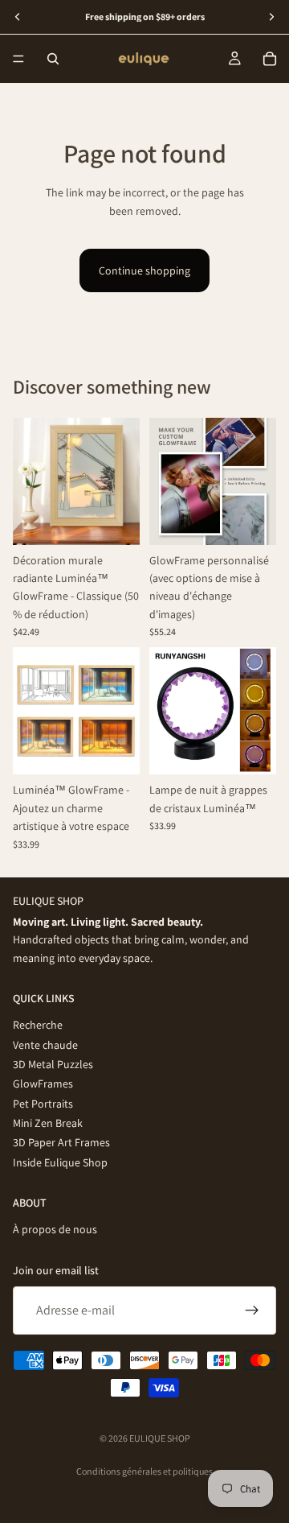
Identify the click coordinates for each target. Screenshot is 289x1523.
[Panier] (269, 58)
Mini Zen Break (48, 1123)
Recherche (38, 1024)
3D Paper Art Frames (61, 1142)
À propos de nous (55, 1229)
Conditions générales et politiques (144, 1471)
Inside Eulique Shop (60, 1162)
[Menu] (18, 58)
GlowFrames (43, 1083)
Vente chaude (45, 1044)
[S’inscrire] (252, 1310)
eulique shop (159, 1438)
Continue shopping (144, 270)
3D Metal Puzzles (53, 1064)
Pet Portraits (43, 1103)
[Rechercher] (53, 58)
